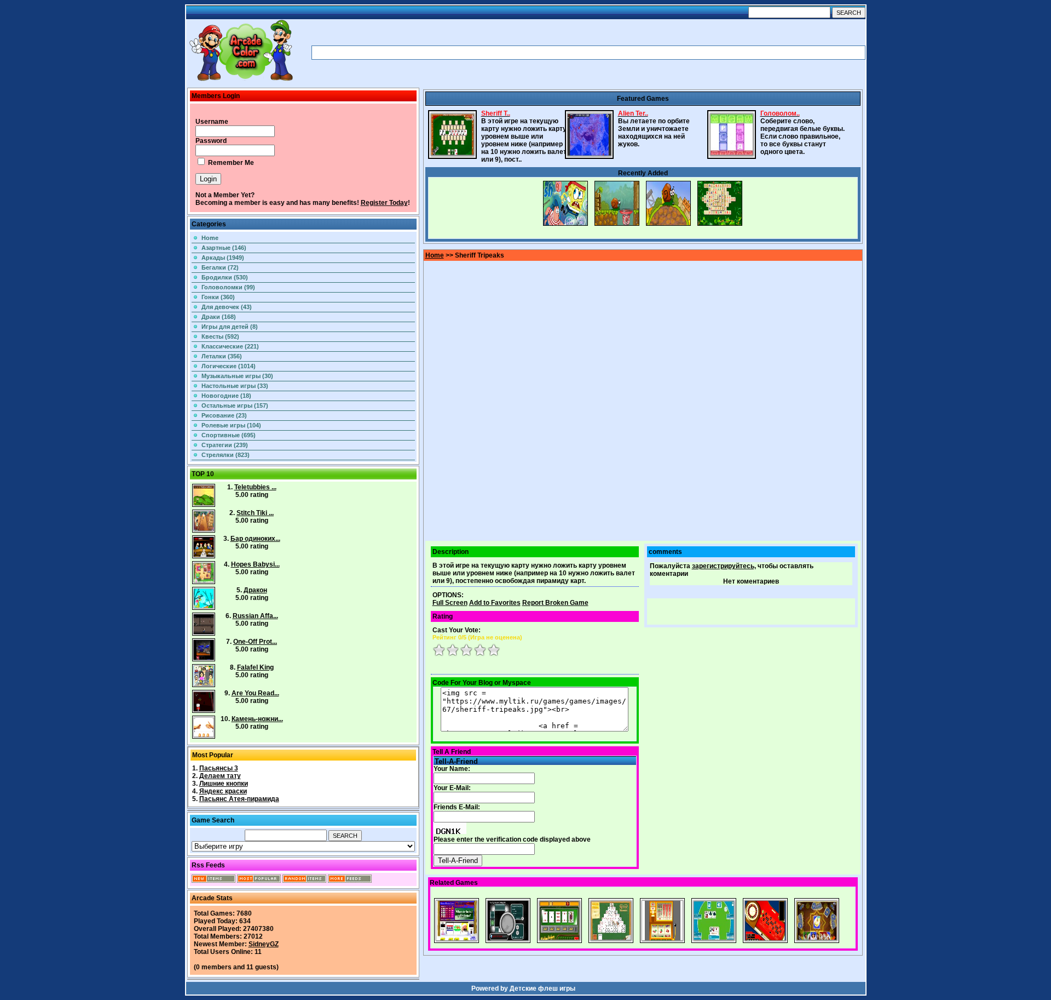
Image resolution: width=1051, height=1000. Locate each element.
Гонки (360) (218, 297)
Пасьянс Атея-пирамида (239, 799)
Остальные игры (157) (234, 405)
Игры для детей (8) (229, 326)
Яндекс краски (223, 791)
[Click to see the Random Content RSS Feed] (304, 880)
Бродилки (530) (224, 277)
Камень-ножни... (257, 719)
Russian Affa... (255, 616)
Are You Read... (255, 693)
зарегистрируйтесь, (724, 566)
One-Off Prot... (255, 641)
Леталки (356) (221, 356)
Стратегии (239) (224, 445)
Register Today (384, 203)
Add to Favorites (495, 603)
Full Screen (449, 603)
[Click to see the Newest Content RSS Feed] (213, 880)
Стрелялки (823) (225, 455)
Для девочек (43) (226, 307)
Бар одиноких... (255, 538)
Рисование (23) (224, 415)
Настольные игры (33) (234, 385)
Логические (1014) (228, 366)
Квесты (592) (220, 336)
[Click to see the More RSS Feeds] (350, 880)
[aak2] (241, 80)
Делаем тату (220, 776)
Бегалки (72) (220, 267)
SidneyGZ (264, 944)
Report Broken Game (555, 603)
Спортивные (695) (228, 435)
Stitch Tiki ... (255, 513)
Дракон (255, 590)
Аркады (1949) (222, 257)
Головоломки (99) (228, 287)
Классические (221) (230, 346)
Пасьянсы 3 (218, 768)
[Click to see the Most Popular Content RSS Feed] (259, 880)
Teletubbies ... (255, 487)
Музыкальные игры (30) (237, 376)
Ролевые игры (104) (231, 425)
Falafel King (255, 667)
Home (209, 238)
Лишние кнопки (223, 783)
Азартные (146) (223, 247)
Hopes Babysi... (255, 564)
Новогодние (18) (226, 395)
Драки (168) (218, 316)
